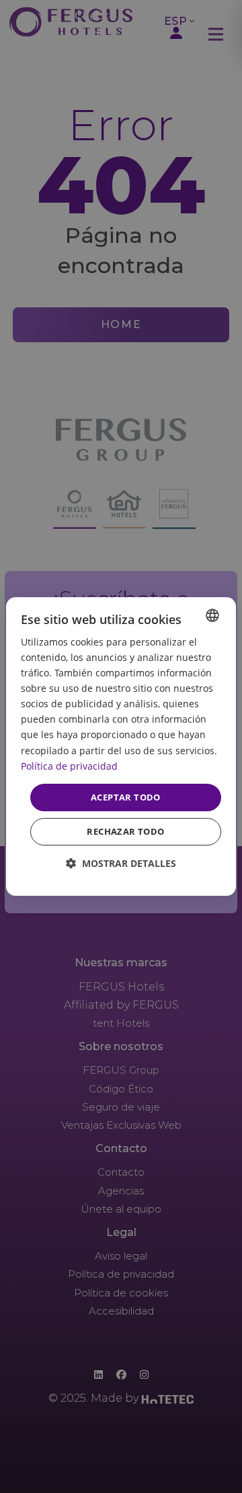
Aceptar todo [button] (126, 797)
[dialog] (121, 746)
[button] (121, 863)
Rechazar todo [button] (125, 831)
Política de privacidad (69, 766)
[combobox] (212, 615)
